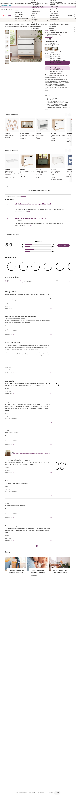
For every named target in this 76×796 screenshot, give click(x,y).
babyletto (47, 30)
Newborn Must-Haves (14, 24)
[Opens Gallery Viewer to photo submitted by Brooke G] (23, 267)
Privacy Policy (6, 5)
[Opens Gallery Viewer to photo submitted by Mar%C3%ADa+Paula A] (11, 267)
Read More (17, 360)
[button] (38, 244)
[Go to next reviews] (41, 546)
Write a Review (63, 245)
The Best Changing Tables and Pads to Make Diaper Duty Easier (16, 572)
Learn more (23, 196)
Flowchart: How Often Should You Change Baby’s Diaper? (38, 572)
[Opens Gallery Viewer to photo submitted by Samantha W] (36, 267)
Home (6, 24)
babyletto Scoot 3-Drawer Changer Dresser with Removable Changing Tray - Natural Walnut (31, 453)
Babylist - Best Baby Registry (7, 15)
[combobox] (13, 281)
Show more (46, 90)
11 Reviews (51, 35)
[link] (47, 49)
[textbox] (38, 193)
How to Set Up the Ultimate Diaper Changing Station (61, 571)
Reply (29, 211)
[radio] (7, 32)
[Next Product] (69, 114)
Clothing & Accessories (11, 20)
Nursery (22, 24)
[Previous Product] (66, 114)
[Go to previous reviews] (34, 546)
